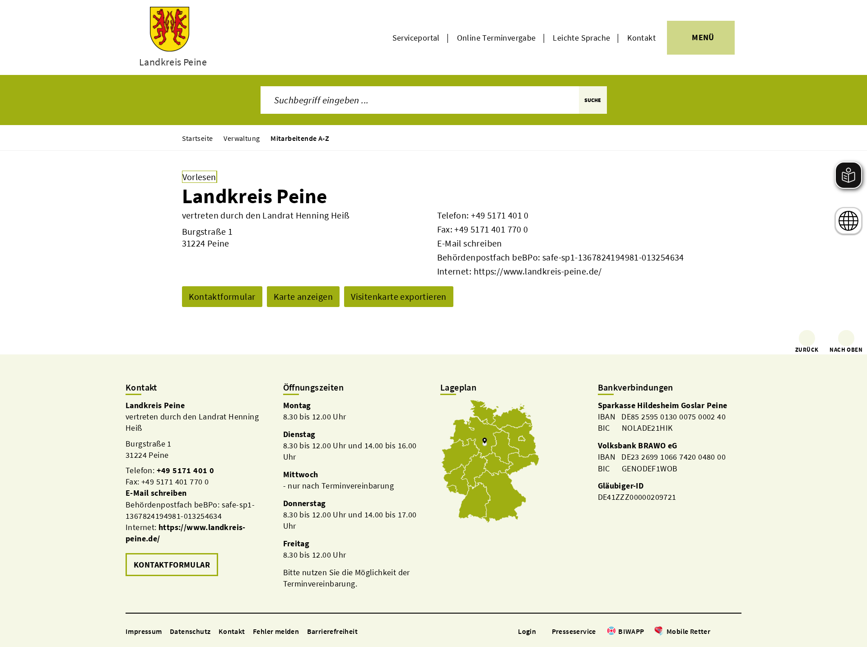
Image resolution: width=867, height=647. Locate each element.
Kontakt (641, 38)
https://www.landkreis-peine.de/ (538, 271)
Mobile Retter (688, 631)
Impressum (144, 631)
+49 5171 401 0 (500, 215)
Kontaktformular (222, 296)
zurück (806, 350)
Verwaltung (242, 138)
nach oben (846, 350)
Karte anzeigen (303, 296)
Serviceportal (416, 38)
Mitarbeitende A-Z (299, 138)
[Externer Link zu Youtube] (736, 632)
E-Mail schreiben (469, 243)
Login (527, 631)
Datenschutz (190, 631)
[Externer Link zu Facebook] (714, 632)
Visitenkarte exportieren (399, 296)
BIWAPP (631, 631)
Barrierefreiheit (332, 631)
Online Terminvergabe (496, 38)
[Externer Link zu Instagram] (726, 632)
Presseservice (574, 631)
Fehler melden (276, 631)
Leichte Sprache (581, 38)
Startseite (197, 138)
